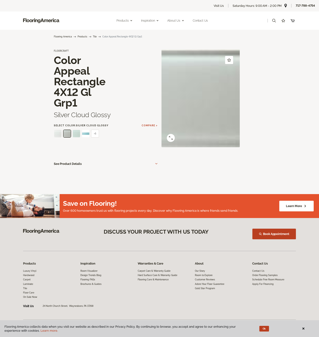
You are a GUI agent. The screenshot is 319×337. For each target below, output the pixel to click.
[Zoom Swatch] (171, 138)
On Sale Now (30, 297)
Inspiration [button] (148, 20)
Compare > (150, 125)
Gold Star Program (205, 288)
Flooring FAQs (87, 279)
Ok (264, 328)
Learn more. (49, 330)
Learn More (294, 206)
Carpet (26, 279)
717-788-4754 (305, 5)
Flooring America (63, 36)
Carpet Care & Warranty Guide (154, 271)
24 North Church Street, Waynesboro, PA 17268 (68, 306)
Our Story (200, 271)
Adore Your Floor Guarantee (209, 284)
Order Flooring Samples (265, 275)
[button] (274, 20)
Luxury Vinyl (29, 271)
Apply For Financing (262, 284)
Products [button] (122, 20)
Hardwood (28, 275)
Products (82, 36)
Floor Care (28, 292)
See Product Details (68, 164)
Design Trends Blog (90, 275)
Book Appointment (276, 234)
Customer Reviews (205, 279)
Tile (95, 36)
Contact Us (200, 20)
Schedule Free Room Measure (268, 279)
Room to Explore (204, 275)
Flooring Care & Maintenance (153, 279)
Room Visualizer (89, 271)
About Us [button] (173, 20)
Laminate (28, 284)
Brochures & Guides (90, 284)
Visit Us (219, 5)
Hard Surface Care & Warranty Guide (157, 275)
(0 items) (293, 21)
